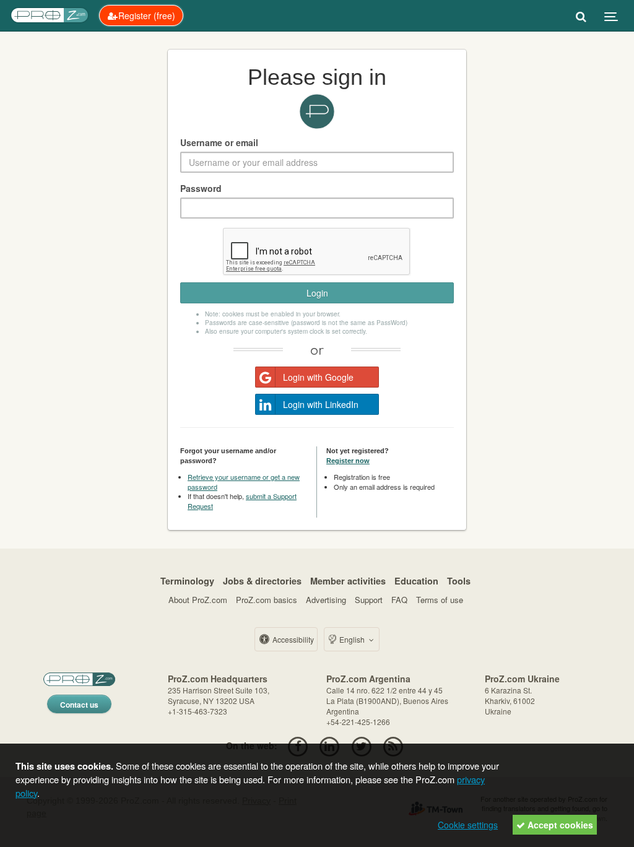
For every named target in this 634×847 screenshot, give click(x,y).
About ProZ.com (197, 600)
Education (416, 581)
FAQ (399, 600)
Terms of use (439, 600)
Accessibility (292, 639)
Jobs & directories (262, 581)
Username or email (219, 142)
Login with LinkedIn (320, 404)
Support (369, 600)
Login (317, 293)
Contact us (79, 704)
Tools (459, 581)
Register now (348, 460)
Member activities (348, 581)
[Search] (581, 15)
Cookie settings (468, 825)
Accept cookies (559, 825)
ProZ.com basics (266, 600)
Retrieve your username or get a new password (244, 482)
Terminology (187, 581)
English (352, 639)
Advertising (326, 600)
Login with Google (318, 377)
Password (201, 188)
